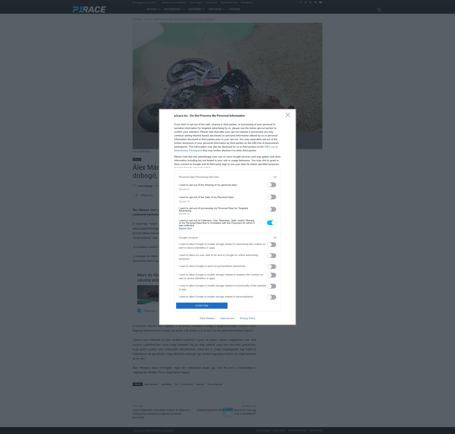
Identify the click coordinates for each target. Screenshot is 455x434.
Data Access (227, 318)
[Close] (289, 116)
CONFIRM (201, 305)
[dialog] (227, 217)
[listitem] (227, 177)
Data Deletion (207, 318)
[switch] (271, 184)
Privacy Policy (247, 318)
